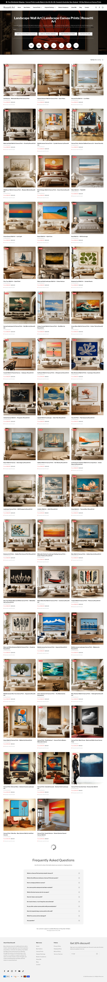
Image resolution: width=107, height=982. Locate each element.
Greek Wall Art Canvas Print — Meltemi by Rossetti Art (17, 740)
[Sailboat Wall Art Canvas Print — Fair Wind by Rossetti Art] (53, 444)
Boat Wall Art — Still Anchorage (79, 236)
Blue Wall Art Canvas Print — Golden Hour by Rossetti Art (86, 554)
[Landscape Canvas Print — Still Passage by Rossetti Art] (19, 490)
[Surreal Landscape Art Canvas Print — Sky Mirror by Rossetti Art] (19, 308)
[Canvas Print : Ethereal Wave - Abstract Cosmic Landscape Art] (19, 768)
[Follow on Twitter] (8, 971)
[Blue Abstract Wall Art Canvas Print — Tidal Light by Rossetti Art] (87, 675)
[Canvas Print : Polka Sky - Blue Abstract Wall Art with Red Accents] (19, 815)
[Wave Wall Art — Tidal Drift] (87, 171)
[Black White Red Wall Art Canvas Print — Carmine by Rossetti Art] (53, 582)
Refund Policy (57, 951)
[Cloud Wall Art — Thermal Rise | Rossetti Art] (87, 490)
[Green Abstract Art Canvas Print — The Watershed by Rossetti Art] (53, 675)
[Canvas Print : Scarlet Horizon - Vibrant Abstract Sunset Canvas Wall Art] (53, 815)
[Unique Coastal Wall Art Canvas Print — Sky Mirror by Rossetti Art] (53, 308)
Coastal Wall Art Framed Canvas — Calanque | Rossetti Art (18, 372)
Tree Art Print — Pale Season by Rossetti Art (82, 417)
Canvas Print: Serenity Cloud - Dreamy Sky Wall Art (84, 786)
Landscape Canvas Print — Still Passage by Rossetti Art (17, 509)
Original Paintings (49, 7)
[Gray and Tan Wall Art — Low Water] (87, 80)
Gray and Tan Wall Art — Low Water (80, 98)
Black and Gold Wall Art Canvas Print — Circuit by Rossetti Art (19, 143)
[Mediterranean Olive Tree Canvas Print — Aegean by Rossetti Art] (19, 675)
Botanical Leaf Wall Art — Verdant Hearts (82, 281)
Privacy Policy (57, 946)
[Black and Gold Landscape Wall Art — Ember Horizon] (53, 263)
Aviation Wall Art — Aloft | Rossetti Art (47, 509)
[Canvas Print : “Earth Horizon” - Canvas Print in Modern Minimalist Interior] (53, 722)
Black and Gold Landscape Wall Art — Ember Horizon (51, 281)
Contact (87, 7)
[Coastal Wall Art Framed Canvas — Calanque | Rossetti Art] (19, 354)
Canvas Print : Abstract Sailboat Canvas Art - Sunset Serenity (87, 143)
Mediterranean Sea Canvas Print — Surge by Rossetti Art (52, 647)
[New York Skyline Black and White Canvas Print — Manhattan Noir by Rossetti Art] (19, 582)
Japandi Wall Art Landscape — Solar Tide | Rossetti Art (51, 417)
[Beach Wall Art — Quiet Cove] (53, 218)
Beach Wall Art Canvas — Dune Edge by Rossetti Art (17, 462)
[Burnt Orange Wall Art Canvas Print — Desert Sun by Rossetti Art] (53, 171)
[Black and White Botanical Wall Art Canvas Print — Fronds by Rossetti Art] (19, 628)
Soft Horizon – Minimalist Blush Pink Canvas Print (16, 98)
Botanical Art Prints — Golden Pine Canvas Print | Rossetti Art (19, 554)
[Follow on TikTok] (23, 971)
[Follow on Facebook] (4, 971)
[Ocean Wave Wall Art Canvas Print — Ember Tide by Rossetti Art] (87, 308)
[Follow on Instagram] (12, 971)
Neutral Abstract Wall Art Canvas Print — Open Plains (51, 98)
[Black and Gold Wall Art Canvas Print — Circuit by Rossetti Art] (19, 125)
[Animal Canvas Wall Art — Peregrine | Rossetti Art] (19, 399)
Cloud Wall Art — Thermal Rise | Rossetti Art (82, 509)
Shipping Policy (58, 949)
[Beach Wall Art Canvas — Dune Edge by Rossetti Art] (19, 444)
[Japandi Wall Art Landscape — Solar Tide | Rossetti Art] (53, 399)
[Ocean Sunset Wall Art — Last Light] (19, 218)
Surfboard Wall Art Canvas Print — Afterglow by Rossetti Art (53, 372)
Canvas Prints (36, 7)
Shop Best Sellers (85, 33)
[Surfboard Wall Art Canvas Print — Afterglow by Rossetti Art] (53, 354)
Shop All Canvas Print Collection (26, 33)
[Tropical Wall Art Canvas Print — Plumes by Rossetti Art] (87, 582)
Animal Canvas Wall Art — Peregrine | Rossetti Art (16, 417)
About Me (74, 7)
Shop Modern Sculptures (68, 33)
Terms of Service (58, 954)
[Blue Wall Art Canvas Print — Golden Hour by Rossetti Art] (87, 535)
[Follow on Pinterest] (16, 971)
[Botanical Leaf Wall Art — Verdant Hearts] (87, 263)
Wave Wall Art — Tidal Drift (78, 190)
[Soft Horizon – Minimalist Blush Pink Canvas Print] (19, 80)
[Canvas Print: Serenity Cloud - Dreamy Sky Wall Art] (87, 768)
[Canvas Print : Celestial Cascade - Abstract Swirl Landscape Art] (53, 768)
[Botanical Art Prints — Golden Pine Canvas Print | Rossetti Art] (19, 535)
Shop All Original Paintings (48, 33)
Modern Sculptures (63, 7)
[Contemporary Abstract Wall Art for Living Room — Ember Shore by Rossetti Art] (87, 444)
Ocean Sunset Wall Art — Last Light (12, 236)
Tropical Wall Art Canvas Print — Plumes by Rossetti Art (85, 600)
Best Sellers (27, 7)
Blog (80, 7)
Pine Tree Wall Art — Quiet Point (11, 281)
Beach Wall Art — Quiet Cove (44, 236)
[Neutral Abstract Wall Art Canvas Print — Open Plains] (53, 80)
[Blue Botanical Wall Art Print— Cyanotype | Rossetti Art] (87, 354)
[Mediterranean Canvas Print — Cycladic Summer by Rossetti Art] (53, 125)
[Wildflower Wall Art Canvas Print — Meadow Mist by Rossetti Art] (19, 171)
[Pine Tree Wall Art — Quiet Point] (19, 263)
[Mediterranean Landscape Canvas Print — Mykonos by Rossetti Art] (87, 628)
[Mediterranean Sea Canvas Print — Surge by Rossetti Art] (53, 628)
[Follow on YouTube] (19, 971)
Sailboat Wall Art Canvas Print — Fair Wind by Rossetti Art (52, 462)
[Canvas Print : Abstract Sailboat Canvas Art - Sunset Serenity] (87, 125)
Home (19, 7)
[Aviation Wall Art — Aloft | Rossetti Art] (53, 490)
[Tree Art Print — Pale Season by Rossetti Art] (87, 399)
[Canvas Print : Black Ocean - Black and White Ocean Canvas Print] (87, 722)
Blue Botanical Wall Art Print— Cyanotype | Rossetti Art (85, 372)
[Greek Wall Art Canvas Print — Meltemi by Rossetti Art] (19, 722)
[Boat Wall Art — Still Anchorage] (87, 218)
